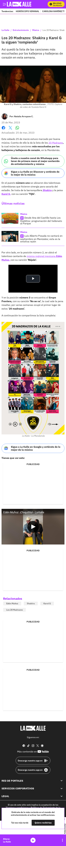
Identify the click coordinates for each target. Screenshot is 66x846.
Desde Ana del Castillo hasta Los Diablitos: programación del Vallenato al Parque (41, 220)
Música (35, 30)
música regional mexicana (41, 256)
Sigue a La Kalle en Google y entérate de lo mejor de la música (35, 448)
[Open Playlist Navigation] (62, 840)
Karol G (47, 603)
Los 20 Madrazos (14, 609)
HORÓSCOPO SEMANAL (27, 11)
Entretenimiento (21, 30)
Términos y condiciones (17, 807)
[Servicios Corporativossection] (61, 788)
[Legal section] (61, 796)
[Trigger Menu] (4, 4)
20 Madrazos (56, 142)
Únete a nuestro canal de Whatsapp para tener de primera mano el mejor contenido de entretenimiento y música (35, 161)
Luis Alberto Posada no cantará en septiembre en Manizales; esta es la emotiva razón (41, 238)
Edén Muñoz (12, 603)
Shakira (31, 603)
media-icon (33, 840)
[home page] (33, 728)
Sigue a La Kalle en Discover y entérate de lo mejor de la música (35, 173)
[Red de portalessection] (61, 780)
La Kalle (5, 30)
